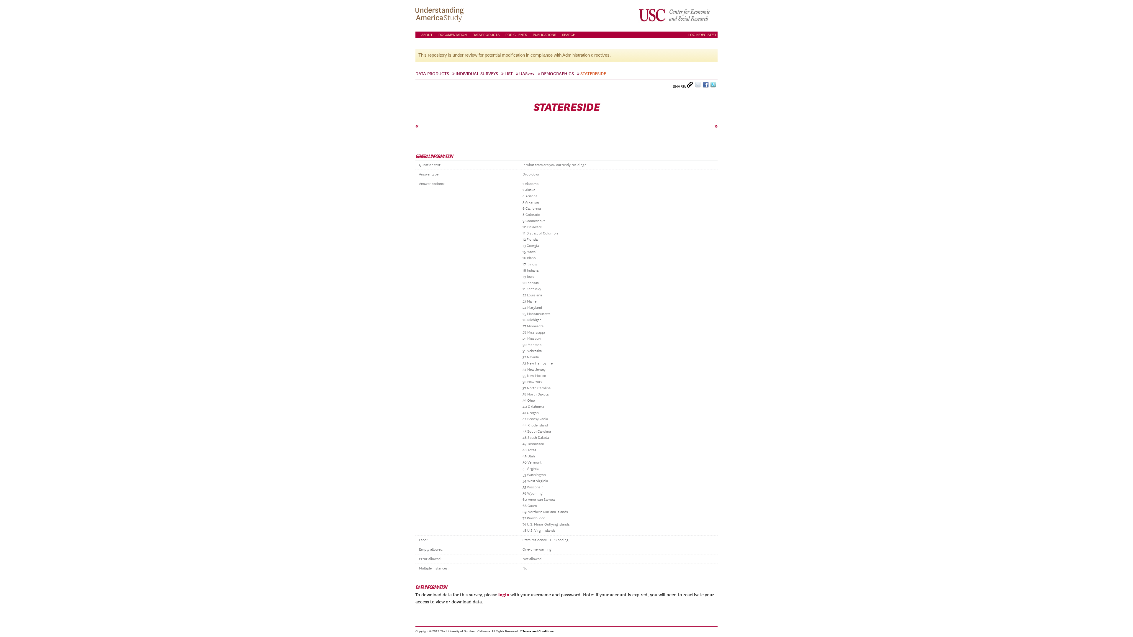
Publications (544, 35)
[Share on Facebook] (706, 86)
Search (568, 35)
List (509, 73)
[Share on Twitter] (714, 86)
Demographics (557, 73)
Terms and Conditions (538, 631)
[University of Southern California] (675, 15)
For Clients (516, 35)
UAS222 (527, 73)
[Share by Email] (699, 86)
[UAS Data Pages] (440, 15)
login (503, 594)
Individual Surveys (477, 73)
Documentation (452, 35)
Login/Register (702, 35)
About (427, 35)
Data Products (486, 35)
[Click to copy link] (691, 86)
